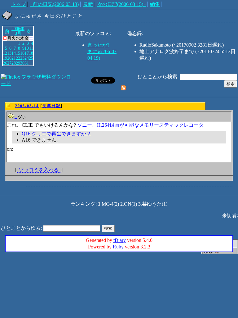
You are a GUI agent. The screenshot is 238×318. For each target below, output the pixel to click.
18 (31, 53)
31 (26, 63)
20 (9, 58)
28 (13, 63)
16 (22, 53)
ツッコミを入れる (39, 169)
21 (13, 58)
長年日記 (51, 105)
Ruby (118, 246)
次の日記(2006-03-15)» (121, 4)
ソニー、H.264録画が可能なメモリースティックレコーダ (140, 125)
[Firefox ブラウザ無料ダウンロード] (37, 83)
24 (26, 58)
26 (5, 63)
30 (22, 63)
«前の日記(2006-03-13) (54, 4)
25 (31, 58)
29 (18, 63)
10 (26, 48)
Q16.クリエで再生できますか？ (56, 133)
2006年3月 (17, 31)
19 (5, 58)
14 (13, 53)
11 (31, 48)
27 (9, 63)
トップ (18, 4)
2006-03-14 (27, 106)
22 (18, 58)
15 (18, 53)
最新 (88, 4)
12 (5, 53)
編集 (155, 4)
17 (26, 53)
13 (9, 53)
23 (22, 58)
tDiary (119, 240)
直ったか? (98, 45)
